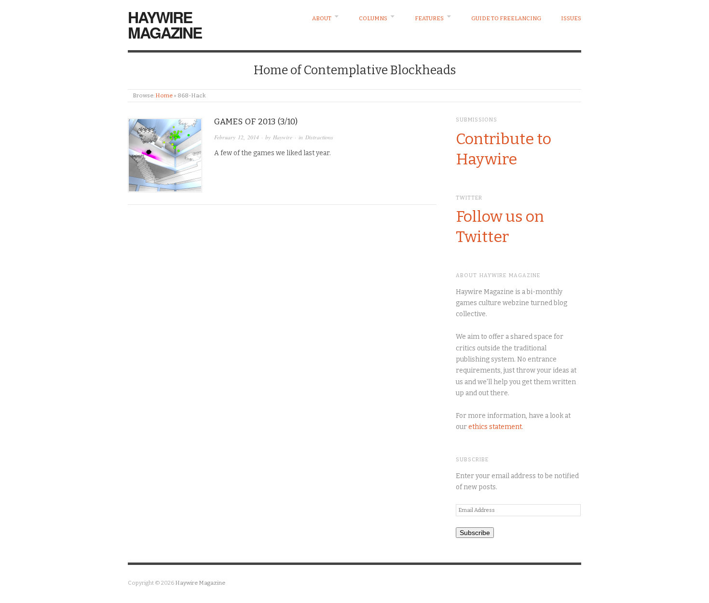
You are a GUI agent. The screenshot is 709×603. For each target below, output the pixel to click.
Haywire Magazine (165, 24)
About (321, 18)
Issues (571, 18)
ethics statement (495, 427)
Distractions (319, 137)
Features (429, 18)
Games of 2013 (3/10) (256, 122)
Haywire (282, 137)
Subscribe (475, 532)
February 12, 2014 (236, 137)
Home (164, 95)
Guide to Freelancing (506, 18)
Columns (373, 18)
